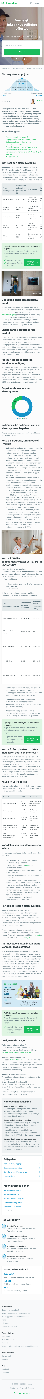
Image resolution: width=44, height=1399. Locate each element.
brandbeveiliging (23, 937)
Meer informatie (8, 1340)
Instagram (5, 1372)
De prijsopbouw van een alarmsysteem (21, 140)
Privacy (23, 1388)
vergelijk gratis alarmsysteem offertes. (16, 1052)
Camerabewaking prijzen (13, 1168)
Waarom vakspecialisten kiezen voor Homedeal (20, 1346)
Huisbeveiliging (9, 1176)
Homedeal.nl (6, 68)
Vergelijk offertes (30, 263)
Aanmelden (6, 1336)
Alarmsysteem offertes (12, 1190)
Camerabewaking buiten (13, 1203)
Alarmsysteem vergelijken (14, 1198)
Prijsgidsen (6, 1323)
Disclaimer (14, 1388)
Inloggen (5, 1343)
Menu (37, 3)
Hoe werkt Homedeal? (10, 1310)
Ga (20, 52)
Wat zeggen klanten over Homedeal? (16, 1317)
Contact (5, 1359)
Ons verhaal (6, 1356)
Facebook (5, 1369)
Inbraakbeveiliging (18, 68)
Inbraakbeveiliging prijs (13, 1164)
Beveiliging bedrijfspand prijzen (16, 1172)
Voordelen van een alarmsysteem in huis (21, 147)
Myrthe (39, 100)
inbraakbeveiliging (9, 315)
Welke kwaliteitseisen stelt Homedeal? (16, 1313)
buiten (27, 865)
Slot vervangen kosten (12, 1207)
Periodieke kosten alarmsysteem (18, 149)
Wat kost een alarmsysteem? (17, 137)
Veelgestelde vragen (13, 157)
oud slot (36, 935)
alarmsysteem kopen (17, 1060)
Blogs (4, 1320)
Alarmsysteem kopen (12, 1194)
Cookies (31, 1388)
